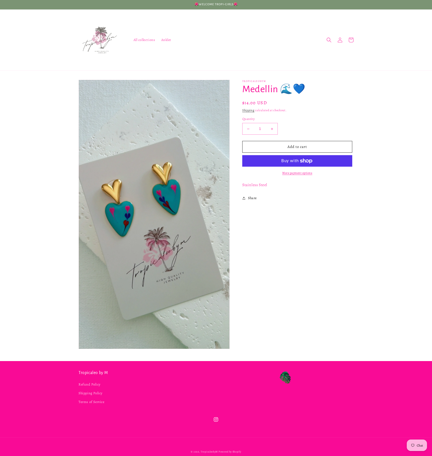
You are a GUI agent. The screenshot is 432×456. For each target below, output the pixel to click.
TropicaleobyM (209, 451)
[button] (329, 39)
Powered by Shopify (229, 451)
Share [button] (252, 198)
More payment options (297, 173)
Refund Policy (89, 384)
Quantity (248, 119)
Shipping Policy (90, 393)
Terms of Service (91, 402)
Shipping (248, 110)
